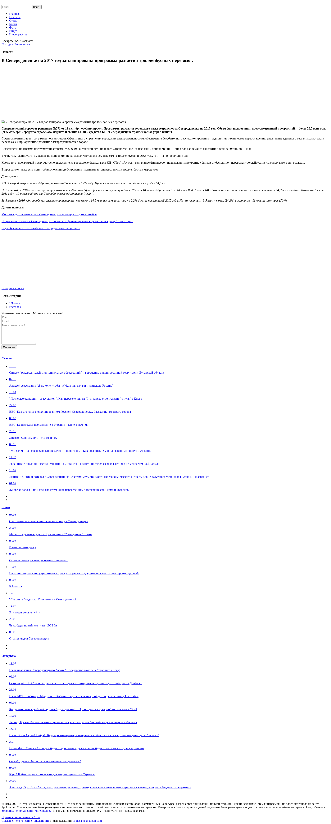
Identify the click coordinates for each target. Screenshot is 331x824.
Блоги (13, 24)
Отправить (9, 347)
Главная (14, 13)
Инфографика (18, 34)
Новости (14, 17)
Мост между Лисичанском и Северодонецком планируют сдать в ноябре (49, 214)
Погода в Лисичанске (16, 44)
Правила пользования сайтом (21, 817)
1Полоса (14, 303)
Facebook (15, 306)
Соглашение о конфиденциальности (25, 820)
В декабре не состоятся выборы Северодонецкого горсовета (41, 228)
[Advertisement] (116, 93)
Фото (12, 27)
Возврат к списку (13, 288)
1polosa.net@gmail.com (87, 820)
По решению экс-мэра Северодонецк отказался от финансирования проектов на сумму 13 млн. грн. (67, 221)
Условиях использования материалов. (26, 810)
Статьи (13, 20)
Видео (13, 31)
